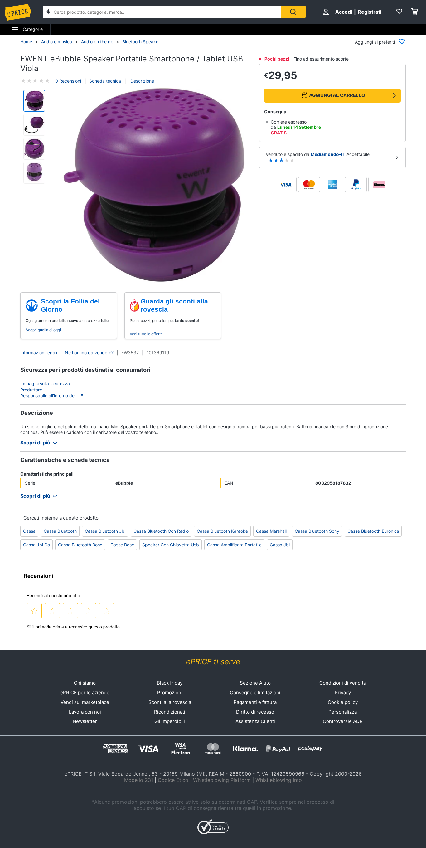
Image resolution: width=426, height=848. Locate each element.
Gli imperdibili (169, 721)
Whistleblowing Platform (222, 780)
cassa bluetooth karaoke (222, 531)
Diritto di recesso (255, 712)
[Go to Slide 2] (34, 125)
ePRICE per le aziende (84, 692)
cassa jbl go (36, 544)
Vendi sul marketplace (85, 702)
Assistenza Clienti (255, 721)
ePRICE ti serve (213, 661)
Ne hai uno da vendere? (89, 352)
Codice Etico (173, 780)
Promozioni (169, 692)
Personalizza (342, 712)
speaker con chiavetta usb (170, 544)
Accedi (343, 12)
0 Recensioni (68, 81)
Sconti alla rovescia (169, 702)
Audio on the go (97, 41)
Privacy (343, 692)
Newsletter (85, 721)
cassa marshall (271, 531)
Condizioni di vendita (342, 683)
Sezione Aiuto (255, 683)
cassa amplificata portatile (234, 544)
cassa (29, 531)
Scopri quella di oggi (43, 329)
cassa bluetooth (60, 531)
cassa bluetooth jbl (105, 531)
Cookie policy (343, 702)
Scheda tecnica (105, 81)
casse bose (122, 544)
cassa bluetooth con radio (161, 531)
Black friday (169, 683)
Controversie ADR (343, 721)
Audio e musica (56, 41)
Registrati (369, 12)
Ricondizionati (169, 712)
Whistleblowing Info (278, 780)
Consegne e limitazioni (255, 692)
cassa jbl (280, 544)
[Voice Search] (48, 12)
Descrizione (141, 81)
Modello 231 (138, 780)
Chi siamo (85, 683)
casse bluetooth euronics (373, 531)
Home (26, 41)
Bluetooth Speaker (141, 41)
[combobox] (162, 12)
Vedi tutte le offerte (146, 334)
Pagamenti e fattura (255, 702)
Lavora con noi (85, 712)
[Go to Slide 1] (34, 101)
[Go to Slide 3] (34, 149)
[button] (153, 184)
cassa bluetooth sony (317, 531)
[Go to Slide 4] (34, 173)
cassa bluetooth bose (80, 544)
